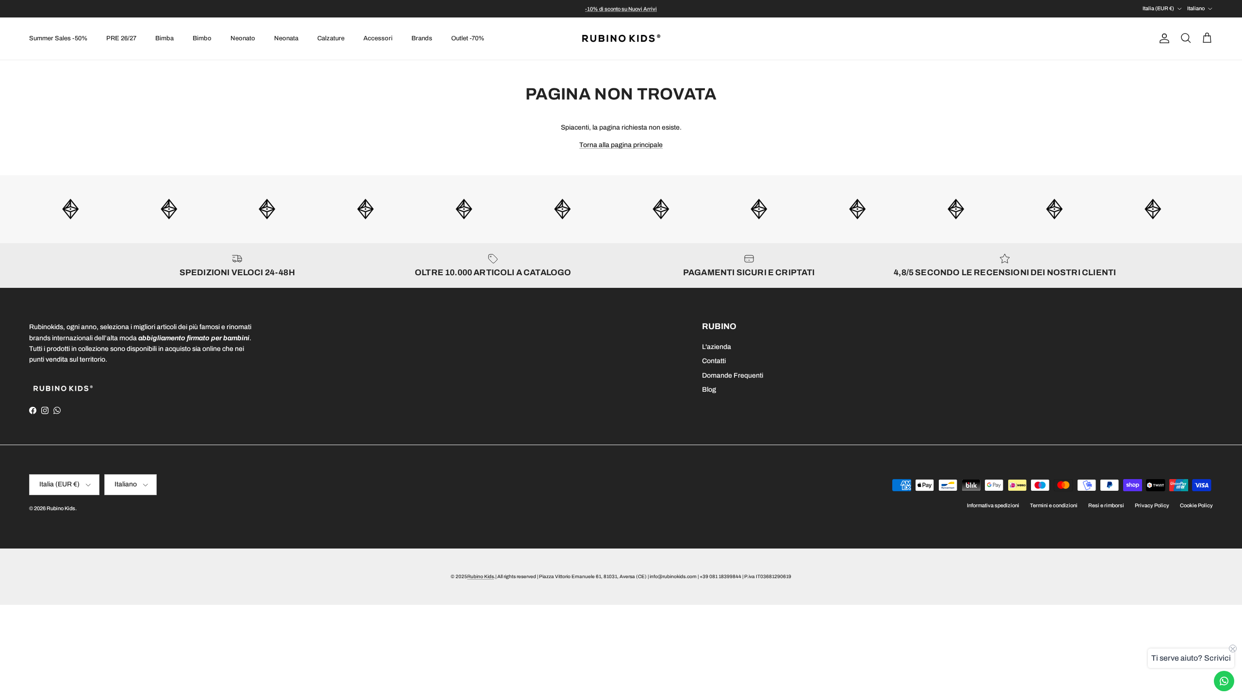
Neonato (242, 38)
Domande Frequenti (732, 375)
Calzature (330, 38)
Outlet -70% (467, 38)
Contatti (714, 361)
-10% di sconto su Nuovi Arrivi (621, 9)
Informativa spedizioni (993, 505)
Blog (709, 389)
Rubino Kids (61, 508)
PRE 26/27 (121, 38)
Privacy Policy (1152, 505)
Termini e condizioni (1054, 505)
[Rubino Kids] (621, 38)
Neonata (286, 38)
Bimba (164, 38)
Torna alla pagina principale (621, 145)
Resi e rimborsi (1106, 505)
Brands (421, 38)
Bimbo (202, 38)
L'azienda (716, 346)
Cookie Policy (1196, 505)
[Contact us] (1224, 681)
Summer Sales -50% (58, 38)
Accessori (377, 38)
